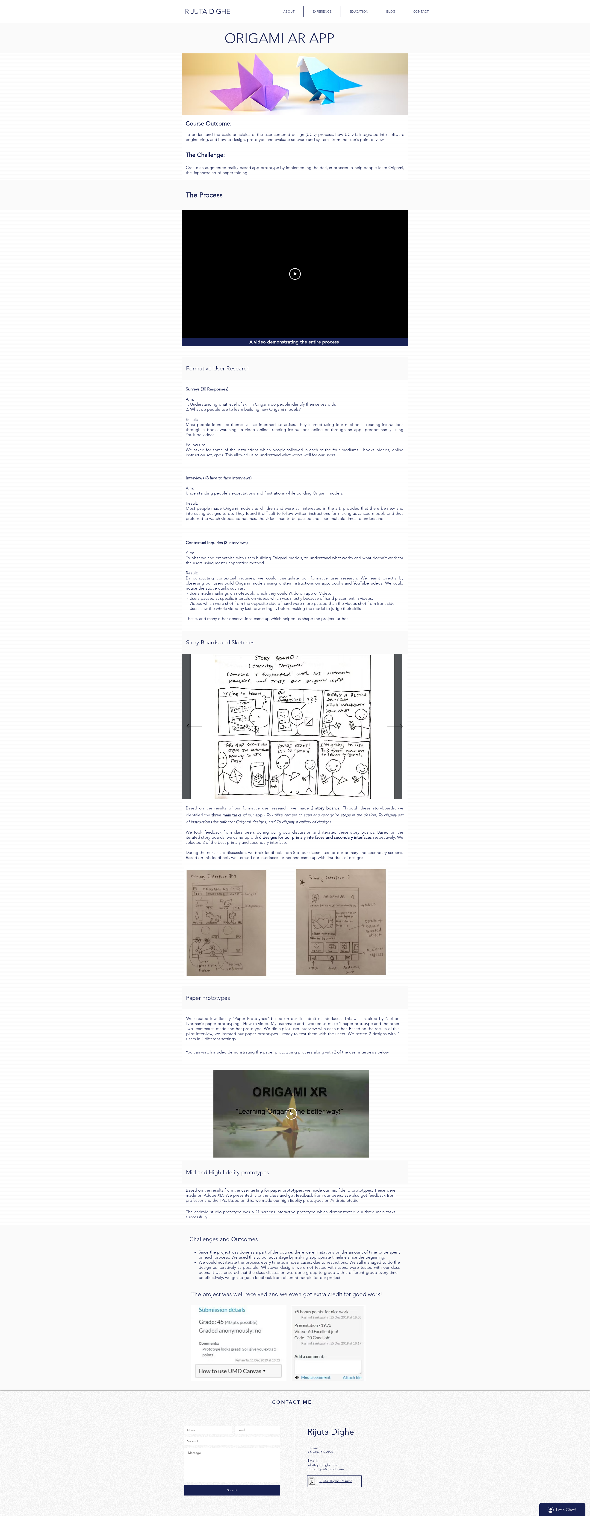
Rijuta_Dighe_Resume (335, 1481)
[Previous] (194, 726)
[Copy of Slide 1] (297, 792)
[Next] (395, 726)
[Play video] (295, 274)
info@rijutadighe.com (322, 1465)
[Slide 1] (291, 792)
